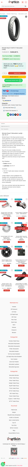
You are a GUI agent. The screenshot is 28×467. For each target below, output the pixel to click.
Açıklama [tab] (3, 123)
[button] (2, 2)
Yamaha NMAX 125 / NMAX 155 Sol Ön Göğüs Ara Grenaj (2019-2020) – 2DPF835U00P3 (21, 285)
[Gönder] (25, 6)
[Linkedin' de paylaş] (20, 115)
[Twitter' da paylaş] (13, 115)
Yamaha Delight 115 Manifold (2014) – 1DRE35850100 (21, 213)
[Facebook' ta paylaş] (11, 115)
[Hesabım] (26, 2)
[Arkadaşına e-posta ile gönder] (15, 115)
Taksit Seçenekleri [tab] (4, 129)
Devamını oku (21, 241)
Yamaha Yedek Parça (12, 13)
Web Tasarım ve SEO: (14, 465)
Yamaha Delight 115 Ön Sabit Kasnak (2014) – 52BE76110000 (7, 237)
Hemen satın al (14, 77)
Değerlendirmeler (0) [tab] (5, 126)
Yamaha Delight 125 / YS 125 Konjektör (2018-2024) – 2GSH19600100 (21, 261)
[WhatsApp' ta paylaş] (8, 114)
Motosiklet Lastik (22, 13)
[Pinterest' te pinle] (18, 115)
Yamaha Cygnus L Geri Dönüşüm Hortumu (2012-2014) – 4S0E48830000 (6, 284)
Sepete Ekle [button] (6, 218)
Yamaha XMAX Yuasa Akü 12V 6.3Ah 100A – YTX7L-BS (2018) (21, 237)
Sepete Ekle (17, 73)
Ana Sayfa (2, 13)
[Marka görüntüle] (7, 100)
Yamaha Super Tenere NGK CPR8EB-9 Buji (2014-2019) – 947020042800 (6, 213)
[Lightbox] (26, 17)
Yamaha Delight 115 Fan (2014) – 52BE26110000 (7, 260)
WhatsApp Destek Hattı (12, 80)
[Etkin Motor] (14, 2)
